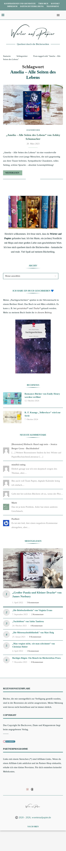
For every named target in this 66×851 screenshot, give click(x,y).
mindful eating (18, 464)
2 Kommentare (37, 614)
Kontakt (55, 3)
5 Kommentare (33, 602)
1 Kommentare (33, 651)
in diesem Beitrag (43, 312)
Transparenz (53, 6)
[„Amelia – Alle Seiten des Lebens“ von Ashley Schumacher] (33, 105)
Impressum (12, 6)
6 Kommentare (37, 662)
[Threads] (32, 789)
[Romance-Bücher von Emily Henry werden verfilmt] (12, 398)
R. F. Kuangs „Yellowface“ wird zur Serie (43, 414)
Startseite (7, 56)
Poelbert (15, 519)
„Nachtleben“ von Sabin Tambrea (28, 621)
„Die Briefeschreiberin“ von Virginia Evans (32, 610)
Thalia (36, 308)
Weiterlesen (12, 173)
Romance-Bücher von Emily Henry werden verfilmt (42, 395)
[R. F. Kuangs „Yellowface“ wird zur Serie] (12, 417)
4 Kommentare (37, 625)
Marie (14, 502)
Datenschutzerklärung (32, 6)
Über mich (43, 3)
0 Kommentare (35, 637)
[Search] (62, 15)
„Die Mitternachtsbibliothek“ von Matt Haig (33, 632)
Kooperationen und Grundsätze (20, 3)
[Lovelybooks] (27, 789)
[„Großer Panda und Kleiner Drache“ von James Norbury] (33, 568)
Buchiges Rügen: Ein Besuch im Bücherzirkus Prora (36, 658)
